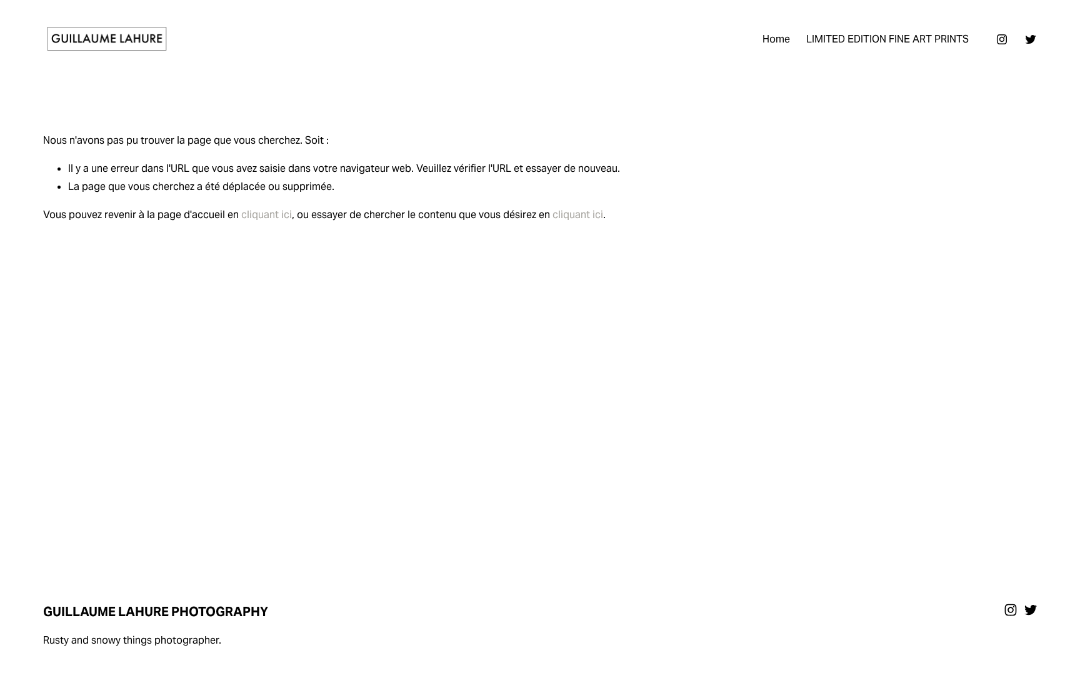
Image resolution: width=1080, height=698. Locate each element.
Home (776, 39)
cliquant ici (266, 214)
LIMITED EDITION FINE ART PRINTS (887, 39)
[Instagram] (1002, 39)
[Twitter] (1030, 39)
